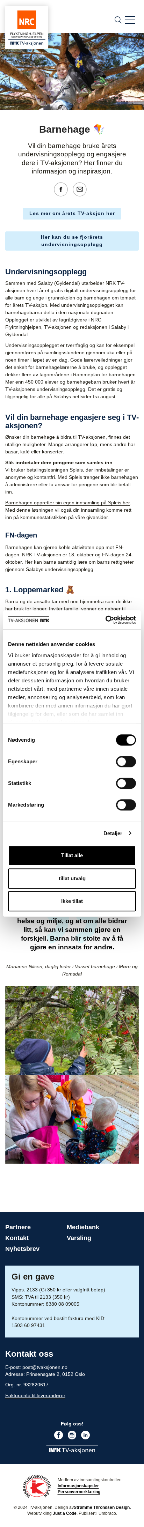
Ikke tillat (72, 901)
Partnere (18, 1227)
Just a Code (65, 1513)
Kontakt (17, 1238)
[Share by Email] (81, 189)
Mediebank (83, 1227)
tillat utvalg (72, 878)
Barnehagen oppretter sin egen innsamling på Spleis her (67, 502)
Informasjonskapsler (78, 1485)
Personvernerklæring (79, 1491)
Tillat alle (72, 855)
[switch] (126, 761)
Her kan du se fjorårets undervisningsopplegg (72, 240)
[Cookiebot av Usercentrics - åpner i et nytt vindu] (105, 619)
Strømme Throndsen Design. (102, 1507)
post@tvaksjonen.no (44, 1367)
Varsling (79, 1238)
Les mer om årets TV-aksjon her (72, 213)
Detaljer (113, 833)
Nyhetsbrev (22, 1248)
